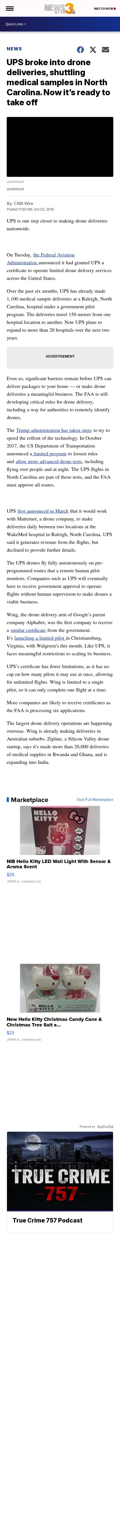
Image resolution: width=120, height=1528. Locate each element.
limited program (49, 453)
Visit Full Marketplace (95, 800)
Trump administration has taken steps (54, 430)
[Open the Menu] (9, 8)
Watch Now (104, 8)
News (14, 49)
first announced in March (43, 510)
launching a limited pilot (40, 637)
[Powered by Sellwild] (105, 1127)
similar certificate (28, 630)
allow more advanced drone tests (49, 461)
